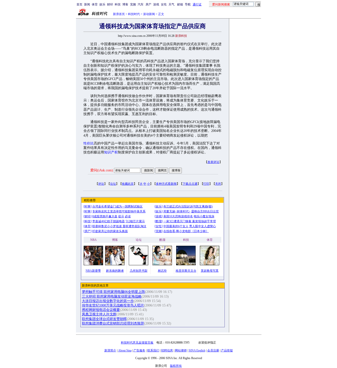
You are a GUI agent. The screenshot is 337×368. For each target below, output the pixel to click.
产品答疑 (227, 350)
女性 (164, 4)
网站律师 (181, 350)
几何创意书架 (139, 270)
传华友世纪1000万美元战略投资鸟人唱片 (113, 305)
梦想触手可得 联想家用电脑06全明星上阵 (113, 292)
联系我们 (153, 350)
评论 (101, 183)
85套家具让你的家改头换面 (110, 231)
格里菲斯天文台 (186, 270)
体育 (95, 4)
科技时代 (134, 14)
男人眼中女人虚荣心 (202, 226)
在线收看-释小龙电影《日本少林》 (186, 231)
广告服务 (139, 350)
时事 (88, 206)
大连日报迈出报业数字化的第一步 (108, 301)
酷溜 (159, 221)
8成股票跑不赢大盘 (104, 216)
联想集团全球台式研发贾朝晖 (104, 319)
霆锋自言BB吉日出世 (205, 211)
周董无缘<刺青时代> (176, 211)
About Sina (124, 350)
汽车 (141, 4)
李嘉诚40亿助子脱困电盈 (108, 221)
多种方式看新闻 (166, 183)
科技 (118, 4)
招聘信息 (167, 350)
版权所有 (176, 366)
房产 (148, 4)
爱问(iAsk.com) (101, 170)
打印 (206, 183)
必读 (128, 216)
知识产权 (111, 152)
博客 (125, 4)
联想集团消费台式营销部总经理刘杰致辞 (113, 323)
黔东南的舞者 (115, 270)
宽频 (133, 4)
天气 (171, 4)
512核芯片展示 (135, 221)
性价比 (88, 143)
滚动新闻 (149, 14)
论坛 (113, 183)
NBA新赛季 (93, 270)
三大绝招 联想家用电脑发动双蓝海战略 (112, 296)
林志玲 (162, 270)
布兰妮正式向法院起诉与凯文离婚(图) (188, 206)
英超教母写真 (210, 270)
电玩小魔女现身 (204, 216)
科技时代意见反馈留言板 (137, 342)
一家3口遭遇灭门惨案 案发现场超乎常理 (189, 221)
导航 (188, 4)
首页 (79, 4)
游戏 (156, 4)
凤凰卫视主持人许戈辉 (99, 314)
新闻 (87, 4)
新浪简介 (110, 350)
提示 (121, 216)
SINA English (197, 350)
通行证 (197, 4)
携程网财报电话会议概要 (101, 310)
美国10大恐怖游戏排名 (178, 216)
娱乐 (102, 4)
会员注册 (213, 350)
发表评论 (213, 162)
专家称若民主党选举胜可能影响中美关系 (119, 211)
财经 (110, 4)
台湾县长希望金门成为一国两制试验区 (117, 206)
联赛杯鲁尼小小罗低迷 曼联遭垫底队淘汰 (119, 226)
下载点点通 (190, 183)
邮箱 (180, 4)
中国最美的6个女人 (175, 226)
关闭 (218, 183)
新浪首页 (119, 14)
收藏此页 (128, 183)
